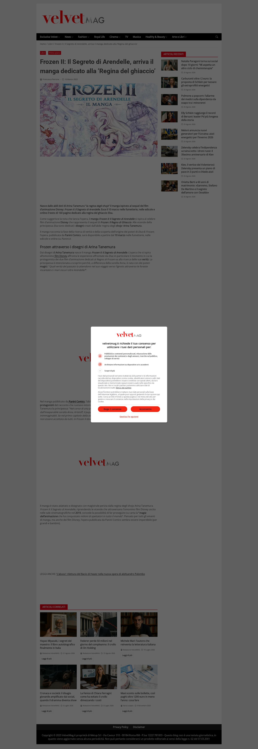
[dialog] (129, 374)
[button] (129, 371)
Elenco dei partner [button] (123, 388)
